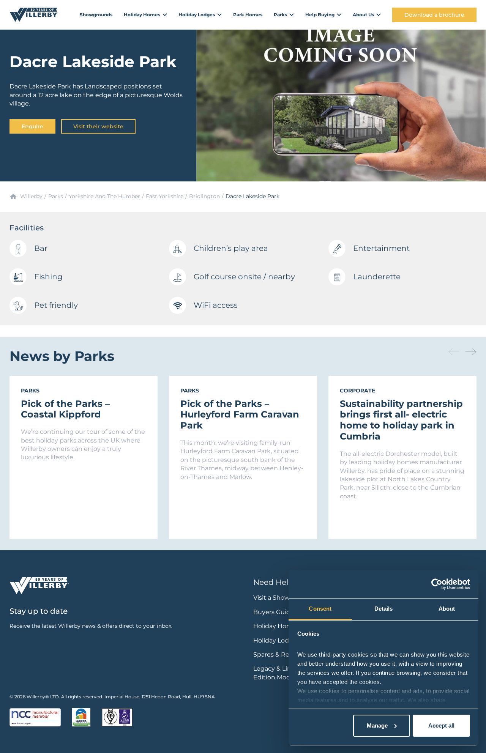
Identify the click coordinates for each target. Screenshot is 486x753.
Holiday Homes (276, 626)
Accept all (441, 725)
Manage (377, 725)
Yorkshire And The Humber (104, 196)
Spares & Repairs (278, 654)
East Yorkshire (164, 196)
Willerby (31, 196)
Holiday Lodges (276, 640)
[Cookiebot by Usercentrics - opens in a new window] (437, 584)
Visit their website (98, 126)
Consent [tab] (320, 608)
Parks (55, 196)
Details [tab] (383, 608)
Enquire (32, 126)
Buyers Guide (273, 612)
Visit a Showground (282, 597)
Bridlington (204, 196)
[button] (471, 352)
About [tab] (447, 608)
